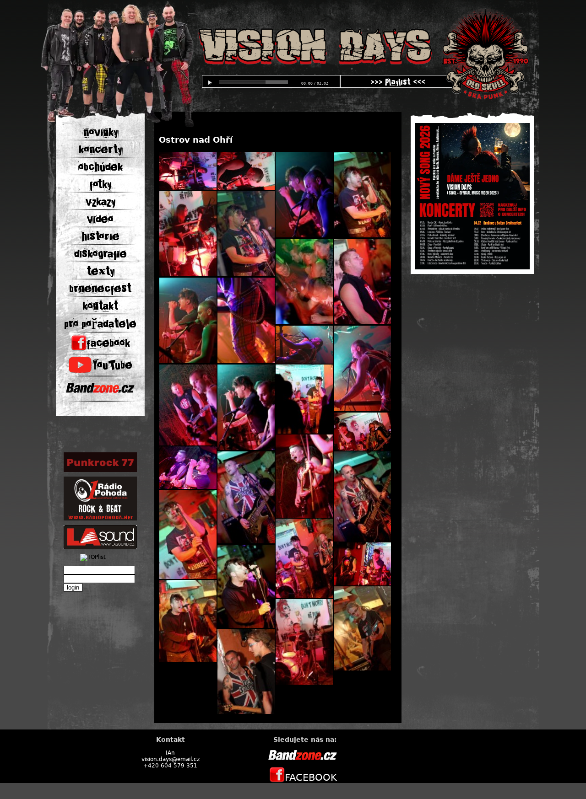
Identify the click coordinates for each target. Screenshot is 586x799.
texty (100, 271)
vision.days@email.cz (170, 759)
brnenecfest (100, 288)
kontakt (100, 306)
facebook (108, 343)
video (100, 219)
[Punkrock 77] (100, 470)
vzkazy (100, 201)
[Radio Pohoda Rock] (100, 518)
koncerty (100, 149)
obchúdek (100, 167)
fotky (100, 184)
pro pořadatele (100, 323)
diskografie (100, 254)
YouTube (112, 365)
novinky (100, 132)
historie (100, 236)
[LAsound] (100, 547)
